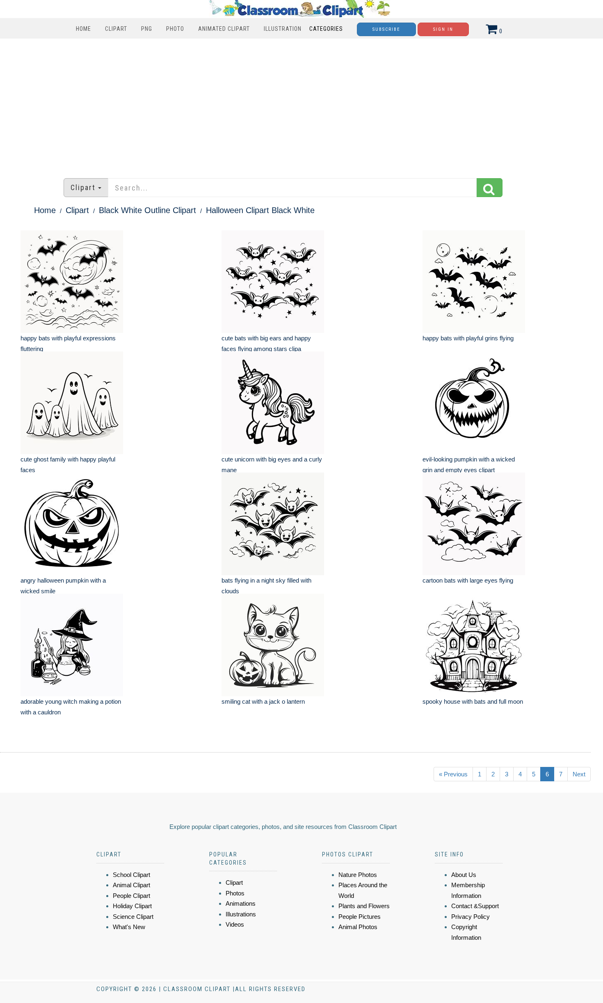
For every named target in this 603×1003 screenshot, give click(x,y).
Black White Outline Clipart (147, 210)
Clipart (116, 28)
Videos (235, 924)
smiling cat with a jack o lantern (263, 701)
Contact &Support (475, 905)
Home (83, 28)
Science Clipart (133, 916)
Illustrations (241, 914)
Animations (241, 903)
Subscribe (386, 29)
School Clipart (131, 874)
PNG (146, 28)
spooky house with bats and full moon (473, 701)
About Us (463, 874)
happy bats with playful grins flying (468, 338)
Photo (175, 28)
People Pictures (359, 916)
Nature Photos (357, 874)
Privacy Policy (470, 916)
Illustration (283, 28)
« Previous (453, 774)
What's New (129, 926)
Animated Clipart (224, 28)
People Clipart (131, 895)
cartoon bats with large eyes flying (468, 580)
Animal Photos (357, 926)
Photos (235, 893)
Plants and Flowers (364, 905)
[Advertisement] (301, 104)
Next (579, 774)
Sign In (443, 29)
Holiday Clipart (132, 905)
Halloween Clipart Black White (260, 210)
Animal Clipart (131, 884)
